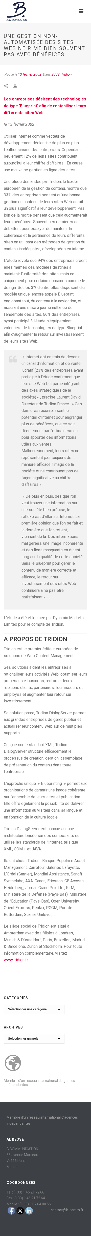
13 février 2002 (29, 74)
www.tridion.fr (16, 959)
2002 (56, 74)
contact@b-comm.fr (67, 1210)
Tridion (66, 74)
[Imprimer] (17, 85)
